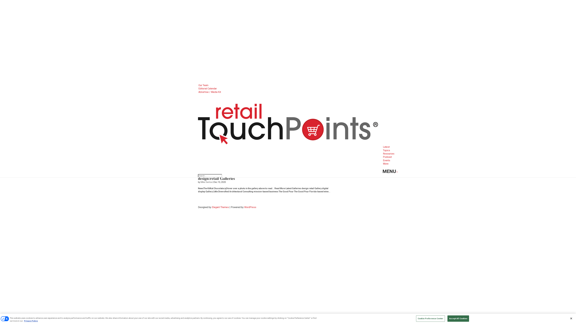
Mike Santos (206, 182)
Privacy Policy (31, 321)
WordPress (250, 207)
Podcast (387, 157)
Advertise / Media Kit (209, 92)
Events (386, 160)
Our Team (203, 85)
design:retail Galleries (216, 178)
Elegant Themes (220, 207)
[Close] (571, 318)
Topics (386, 150)
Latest (386, 147)
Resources (388, 153)
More (385, 163)
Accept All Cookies (458, 318)
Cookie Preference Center (430, 318)
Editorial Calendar (207, 88)
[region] (288, 319)
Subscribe (389, 167)
